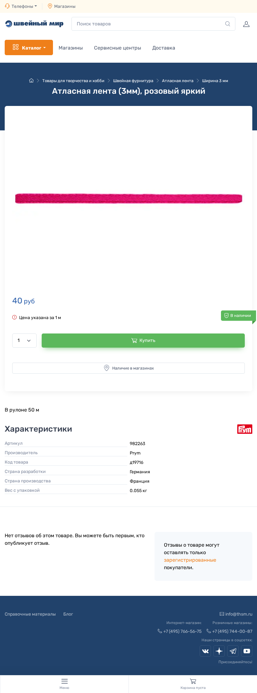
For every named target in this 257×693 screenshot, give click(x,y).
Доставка (163, 48)
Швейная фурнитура (133, 80)
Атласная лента (177, 80)
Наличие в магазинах (133, 368)
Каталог (31, 48)
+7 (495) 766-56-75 (182, 631)
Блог (68, 614)
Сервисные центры (117, 48)
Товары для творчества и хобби (73, 80)
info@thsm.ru (238, 614)
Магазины (65, 6)
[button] (128, 198)
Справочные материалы (30, 614)
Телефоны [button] (22, 6)
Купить (147, 340)
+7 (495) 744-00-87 (232, 631)
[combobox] (153, 24)
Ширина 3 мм (215, 80)
